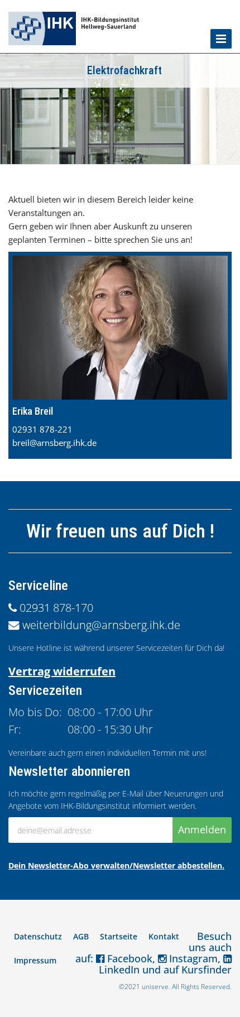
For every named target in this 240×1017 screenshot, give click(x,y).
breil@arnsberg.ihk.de (54, 442)
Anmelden (202, 829)
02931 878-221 (42, 429)
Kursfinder (206, 969)
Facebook (128, 958)
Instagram (192, 958)
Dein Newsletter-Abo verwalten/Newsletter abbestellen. (116, 865)
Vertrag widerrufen (62, 671)
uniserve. (156, 986)
